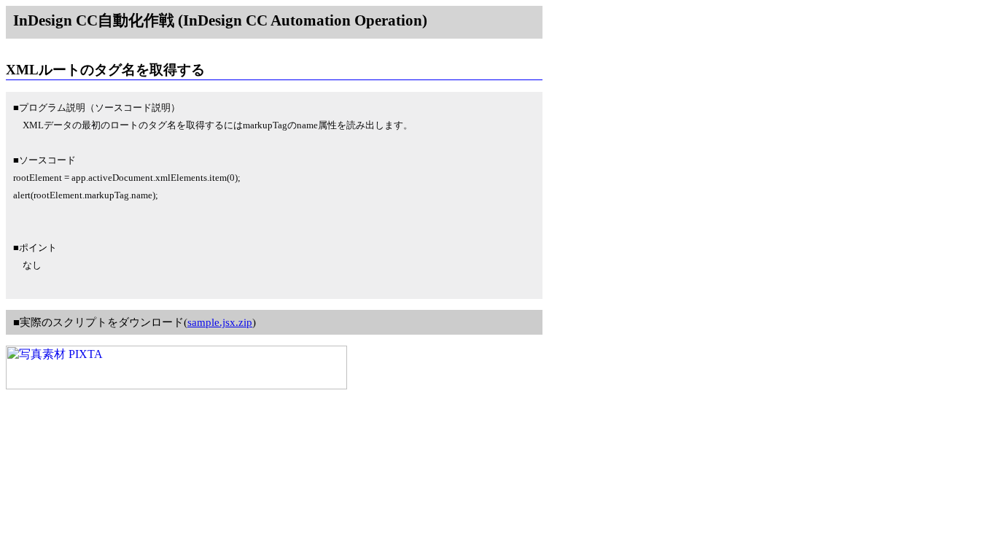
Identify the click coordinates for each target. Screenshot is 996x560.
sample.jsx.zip (219, 322)
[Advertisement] (271, 44)
